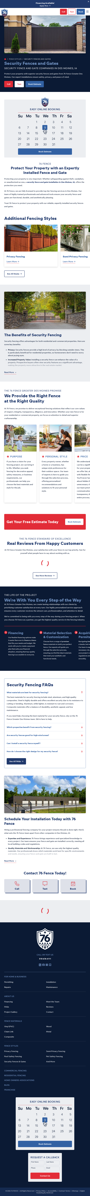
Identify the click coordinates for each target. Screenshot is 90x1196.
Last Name (50, 1162)
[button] (45, 1167)
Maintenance (52, 987)
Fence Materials (13, 1021)
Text (72, 12)
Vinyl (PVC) (9, 1026)
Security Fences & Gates (15, 1061)
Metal (48, 1031)
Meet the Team (52, 1001)
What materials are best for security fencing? (28, 692)
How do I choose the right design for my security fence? (32, 751)
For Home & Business (15, 976)
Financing (8, 1001)
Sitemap (75, 1191)
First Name (35, 1162)
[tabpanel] (31, 246)
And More (50, 1061)
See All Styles (13, 274)
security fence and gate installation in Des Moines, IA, (51, 182)
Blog (6, 1085)
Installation (51, 982)
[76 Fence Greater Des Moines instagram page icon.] (47, 965)
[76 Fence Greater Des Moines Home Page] (5, 59)
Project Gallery (10, 1012)
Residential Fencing (15, 1075)
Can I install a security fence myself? (24, 743)
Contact (49, 1012)
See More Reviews (44, 575)
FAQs (6, 1007)
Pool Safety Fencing (13, 1056)
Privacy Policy (41, 1191)
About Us (9, 996)
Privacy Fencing (16, 256)
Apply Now (44, 6)
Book (80, 12)
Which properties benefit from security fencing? (29, 727)
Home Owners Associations (19, 1080)
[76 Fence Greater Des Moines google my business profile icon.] (40, 965)
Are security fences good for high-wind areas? (28, 735)
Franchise (9, 1090)
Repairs (7, 987)
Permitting (8, 982)
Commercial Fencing (15, 1070)
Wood (48, 1026)
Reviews (49, 1007)
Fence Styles (15, 59)
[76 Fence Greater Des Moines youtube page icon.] (50, 965)
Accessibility (52, 1191)
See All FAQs (15, 761)
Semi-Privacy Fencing (75, 256)
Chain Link (8, 1031)
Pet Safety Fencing (54, 1056)
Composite (9, 1037)
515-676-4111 (45, 959)
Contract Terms (64, 1191)
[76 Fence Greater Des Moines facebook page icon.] (43, 965)
